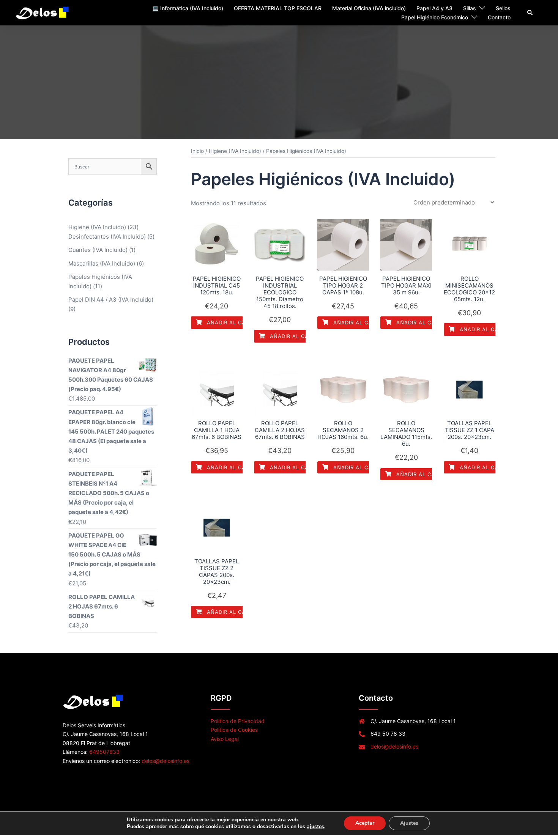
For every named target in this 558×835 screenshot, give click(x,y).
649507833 (104, 752)
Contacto (499, 17)
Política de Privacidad (238, 721)
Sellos (503, 8)
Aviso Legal (225, 739)
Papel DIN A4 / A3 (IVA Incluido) (110, 299)
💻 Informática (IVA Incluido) (187, 8)
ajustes (315, 826)
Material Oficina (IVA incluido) (369, 8)
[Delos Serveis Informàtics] (42, 12)
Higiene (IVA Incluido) (235, 151)
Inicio (197, 151)
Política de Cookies (234, 729)
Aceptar (364, 823)
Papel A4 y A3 (434, 8)
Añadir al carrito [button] (233, 322)
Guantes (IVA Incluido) (98, 249)
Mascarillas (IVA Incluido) (101, 263)
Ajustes (409, 823)
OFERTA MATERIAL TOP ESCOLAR (278, 8)
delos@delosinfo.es (165, 761)
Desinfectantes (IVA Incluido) (107, 236)
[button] (530, 12)
